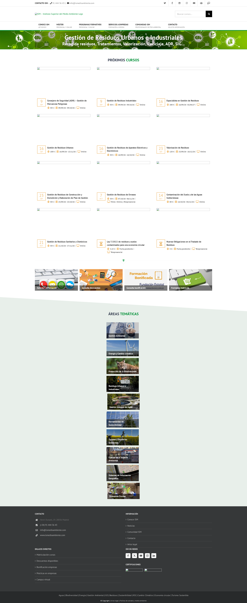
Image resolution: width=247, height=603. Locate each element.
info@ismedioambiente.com (81, 3)
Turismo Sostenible (180, 595)
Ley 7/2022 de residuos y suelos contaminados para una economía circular (126, 243)
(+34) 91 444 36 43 (48, 525)
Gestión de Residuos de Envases (121, 194)
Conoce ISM (132, 519)
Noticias (131, 525)
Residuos (113, 595)
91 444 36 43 (58, 3)
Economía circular (162, 595)
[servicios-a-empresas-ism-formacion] (63, 68)
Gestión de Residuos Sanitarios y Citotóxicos (67, 241)
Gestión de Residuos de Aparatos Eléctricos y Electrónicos (127, 149)
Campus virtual (43, 579)
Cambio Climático (145, 595)
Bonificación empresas (47, 567)
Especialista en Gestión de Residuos (183, 100)
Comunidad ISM (134, 532)
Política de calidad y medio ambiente (133, 601)
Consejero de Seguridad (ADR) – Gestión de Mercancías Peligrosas (67, 102)
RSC (134, 595)
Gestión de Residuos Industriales (121, 100)
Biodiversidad (72, 595)
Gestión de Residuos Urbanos (60, 147)
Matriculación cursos (46, 554)
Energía (82, 595)
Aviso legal (132, 544)
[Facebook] (128, 555)
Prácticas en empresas (46, 573)
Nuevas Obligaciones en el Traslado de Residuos (184, 243)
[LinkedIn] (153, 555)
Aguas (61, 595)
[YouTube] (141, 555)
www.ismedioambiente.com (52, 535)
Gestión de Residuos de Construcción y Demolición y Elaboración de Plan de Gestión (67, 196)
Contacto (131, 538)
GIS (106, 595)
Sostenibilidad (125, 595)
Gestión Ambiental (95, 595)
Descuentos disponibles (47, 561)
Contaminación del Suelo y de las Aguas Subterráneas (184, 196)
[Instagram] (147, 555)
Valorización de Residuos (178, 147)
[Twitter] (134, 555)
